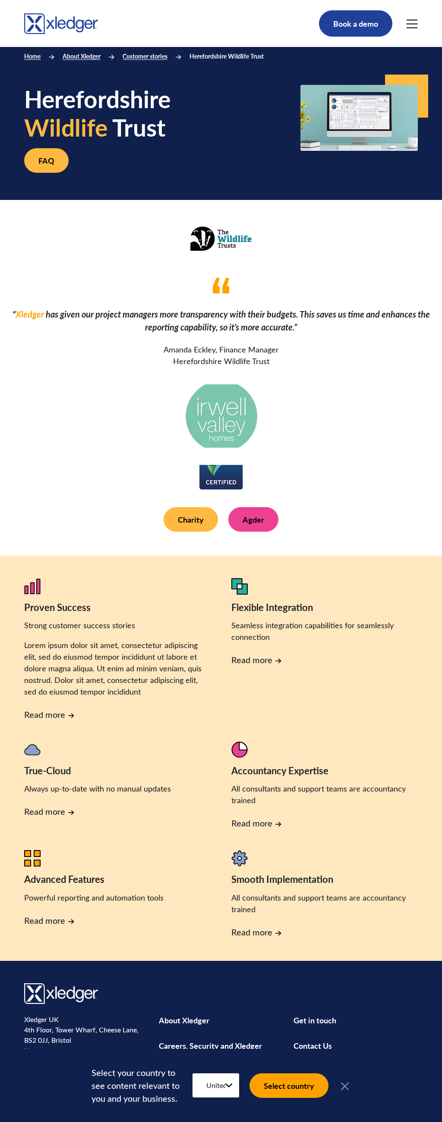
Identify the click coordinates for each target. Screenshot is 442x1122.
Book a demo (355, 23)
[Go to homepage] (61, 22)
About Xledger (82, 56)
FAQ (46, 160)
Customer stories (145, 56)
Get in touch (315, 1020)
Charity (191, 519)
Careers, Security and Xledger (210, 1045)
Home (32, 56)
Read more (44, 714)
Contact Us (313, 1045)
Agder (253, 519)
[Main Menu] (412, 23)
